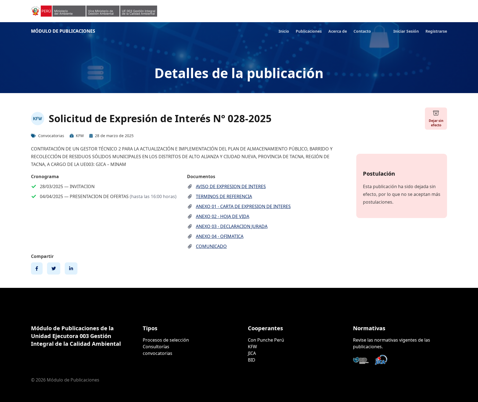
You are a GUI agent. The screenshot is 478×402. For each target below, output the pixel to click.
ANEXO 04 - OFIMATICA (219, 236)
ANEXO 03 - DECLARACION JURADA (231, 226)
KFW (252, 347)
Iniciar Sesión (406, 31)
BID (251, 360)
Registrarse (436, 31)
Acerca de (337, 31)
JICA (252, 353)
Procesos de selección (166, 340)
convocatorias (157, 353)
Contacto (362, 31)
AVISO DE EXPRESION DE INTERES (231, 186)
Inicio (284, 31)
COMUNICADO (211, 246)
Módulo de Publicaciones (63, 31)
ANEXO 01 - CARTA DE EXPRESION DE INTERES (243, 206)
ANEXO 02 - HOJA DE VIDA (222, 216)
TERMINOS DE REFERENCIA (224, 196)
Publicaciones (309, 31)
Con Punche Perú (266, 340)
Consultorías (156, 347)
